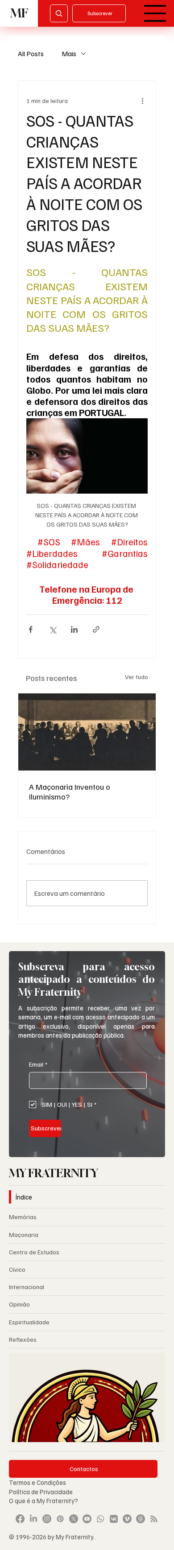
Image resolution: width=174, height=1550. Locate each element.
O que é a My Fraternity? (43, 1500)
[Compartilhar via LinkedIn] (74, 629)
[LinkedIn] (33, 1518)
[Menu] (155, 13)
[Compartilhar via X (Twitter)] (52, 629)
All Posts (31, 53)
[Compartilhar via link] (96, 629)
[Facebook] (20, 1518)
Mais (69, 53)
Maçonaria (23, 1234)
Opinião (19, 1304)
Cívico (17, 1269)
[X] (73, 1518)
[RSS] (153, 1518)
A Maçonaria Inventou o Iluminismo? (69, 791)
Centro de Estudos (34, 1252)
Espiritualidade (29, 1322)
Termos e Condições (37, 1482)
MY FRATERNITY (53, 1173)
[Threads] (140, 1518)
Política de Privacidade (41, 1492)
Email (38, 1064)
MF (19, 13)
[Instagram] (46, 1518)
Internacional (26, 1286)
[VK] (113, 1518)
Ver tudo (136, 676)
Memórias (23, 1216)
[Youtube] (87, 1518)
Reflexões (23, 1339)
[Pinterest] (60, 1518)
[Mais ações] (142, 100)
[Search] (59, 13)
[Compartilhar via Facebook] (30, 629)
